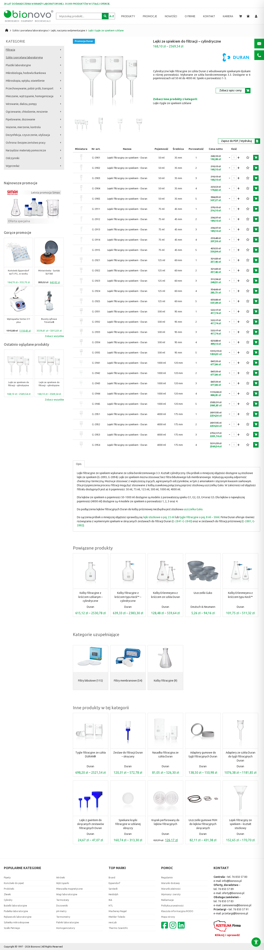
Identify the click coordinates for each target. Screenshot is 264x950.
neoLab (113, 922)
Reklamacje (167, 900)
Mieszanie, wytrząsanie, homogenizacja (29, 96)
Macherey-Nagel (118, 911)
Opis (79, 464)
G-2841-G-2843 (182, 521)
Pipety (7, 877)
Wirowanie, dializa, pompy (21, 103)
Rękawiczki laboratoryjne (18, 917)
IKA (110, 900)
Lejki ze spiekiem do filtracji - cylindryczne (18, 384)
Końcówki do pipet (14, 883)
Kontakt (209, 16)
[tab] (79, 463)
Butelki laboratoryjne (15, 905)
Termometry (63, 917)
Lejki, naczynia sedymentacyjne (68, 30)
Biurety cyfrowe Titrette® (49, 320)
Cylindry (8, 900)
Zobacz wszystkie (54, 336)
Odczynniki (12, 158)
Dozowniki (62, 905)
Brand (112, 877)
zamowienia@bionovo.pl (236, 905)
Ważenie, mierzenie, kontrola (23, 127)
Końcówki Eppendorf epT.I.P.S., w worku (18, 272)
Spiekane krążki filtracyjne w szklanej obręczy (128, 824)
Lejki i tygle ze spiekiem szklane (106, 30)
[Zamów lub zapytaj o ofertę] (256, 157)
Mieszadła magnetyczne (69, 888)
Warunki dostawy (170, 883)
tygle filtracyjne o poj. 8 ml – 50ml (200, 517)
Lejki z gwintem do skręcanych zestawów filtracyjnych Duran (90, 824)
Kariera (228, 16)
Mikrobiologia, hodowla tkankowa (26, 73)
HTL (111, 905)
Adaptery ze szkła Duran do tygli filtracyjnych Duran (240, 756)
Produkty (128, 16)
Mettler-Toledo (117, 917)
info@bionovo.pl (232, 880)
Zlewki (7, 894)
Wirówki (60, 877)
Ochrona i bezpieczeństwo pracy (25, 142)
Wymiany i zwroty (171, 894)
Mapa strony (168, 917)
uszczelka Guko (193, 509)
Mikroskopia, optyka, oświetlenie (25, 80)
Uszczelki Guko (203, 592)
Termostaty (62, 900)
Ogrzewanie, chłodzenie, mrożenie (27, 111)
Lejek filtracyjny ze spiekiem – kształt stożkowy (240, 824)
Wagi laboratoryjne (66, 894)
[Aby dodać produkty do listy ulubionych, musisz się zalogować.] (247, 157)
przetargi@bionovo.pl (235, 913)
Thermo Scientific (118, 928)
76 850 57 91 (241, 909)
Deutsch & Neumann (203, 606)
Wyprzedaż (13, 165)
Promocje (150, 16)
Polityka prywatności (172, 905)
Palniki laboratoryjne (67, 922)
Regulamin (167, 877)
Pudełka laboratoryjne (16, 911)
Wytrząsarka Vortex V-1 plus (18, 320)
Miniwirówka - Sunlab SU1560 (49, 272)
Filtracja (10, 49)
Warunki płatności (171, 888)
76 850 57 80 (239, 876)
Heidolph (113, 894)
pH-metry (61, 911)
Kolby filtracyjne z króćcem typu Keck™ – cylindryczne (128, 596)
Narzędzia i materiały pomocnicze (26, 150)
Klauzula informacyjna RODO (177, 911)
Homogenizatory (65, 928)
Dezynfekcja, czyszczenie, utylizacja (28, 134)
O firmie (190, 16)
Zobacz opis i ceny (230, 90)
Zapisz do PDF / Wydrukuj (236, 140)
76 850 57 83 (226, 901)
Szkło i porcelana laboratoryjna (30, 30)
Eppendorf (114, 883)
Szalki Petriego (12, 928)
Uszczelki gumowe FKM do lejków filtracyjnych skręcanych (203, 824)
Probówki (9, 888)
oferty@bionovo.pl (233, 893)
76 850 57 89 (226, 889)
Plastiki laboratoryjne (18, 65)
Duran (90, 606)
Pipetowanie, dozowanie (20, 119)
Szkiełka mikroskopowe (16, 922)
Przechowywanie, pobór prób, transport (29, 88)
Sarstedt (113, 888)
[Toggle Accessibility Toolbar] (256, 942)
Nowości (171, 16)
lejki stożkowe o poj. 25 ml (159, 517)
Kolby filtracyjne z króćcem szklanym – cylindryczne (90, 596)
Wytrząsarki (62, 883)
